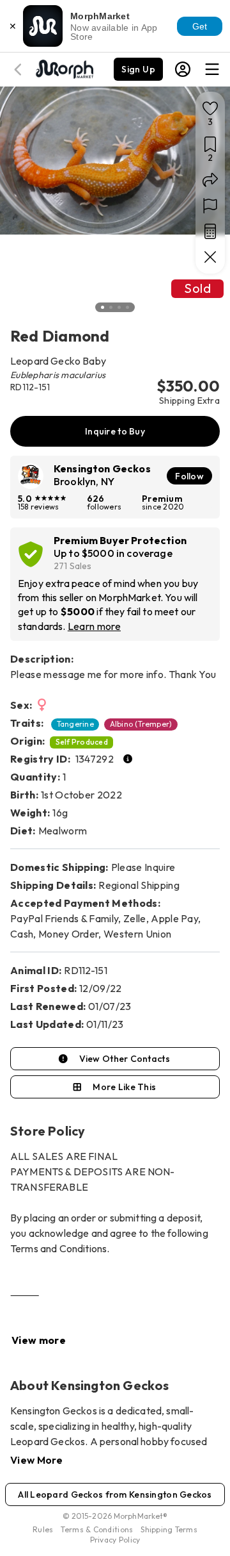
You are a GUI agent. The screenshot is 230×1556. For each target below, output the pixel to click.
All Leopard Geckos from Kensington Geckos (115, 1494)
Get (200, 26)
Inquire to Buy (115, 431)
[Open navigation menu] (212, 69)
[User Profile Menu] (182, 69)
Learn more (94, 626)
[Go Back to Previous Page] (19, 69)
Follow (189, 476)
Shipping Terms (169, 1529)
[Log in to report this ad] (210, 205)
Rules (43, 1529)
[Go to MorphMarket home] (63, 68)
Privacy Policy (115, 1539)
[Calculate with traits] (210, 231)
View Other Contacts (124, 1058)
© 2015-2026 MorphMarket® (115, 1516)
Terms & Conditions (97, 1529)
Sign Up (138, 69)
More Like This (124, 1087)
